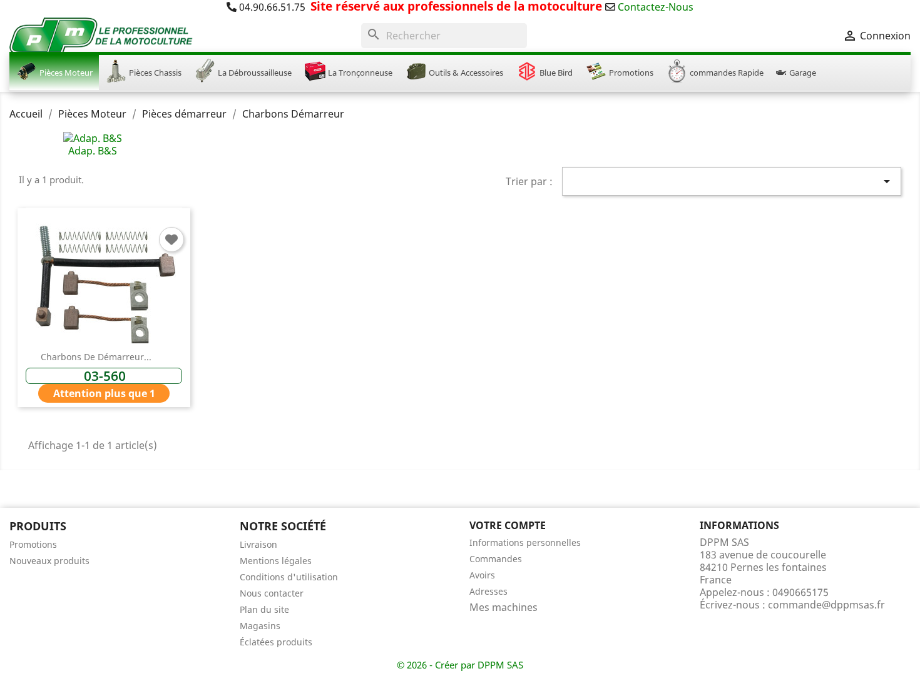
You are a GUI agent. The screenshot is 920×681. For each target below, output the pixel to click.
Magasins (260, 626)
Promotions (33, 544)
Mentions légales (276, 561)
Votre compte (507, 525)
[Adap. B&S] (92, 137)
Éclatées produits (276, 642)
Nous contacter (272, 593)
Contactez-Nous (655, 7)
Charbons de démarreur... (96, 357)
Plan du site (264, 609)
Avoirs (482, 575)
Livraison (258, 544)
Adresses (488, 591)
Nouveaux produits (49, 561)
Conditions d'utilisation (289, 577)
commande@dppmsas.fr (826, 605)
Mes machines (503, 607)
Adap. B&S (92, 150)
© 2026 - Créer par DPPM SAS (460, 664)
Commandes (495, 559)
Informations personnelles (525, 542)
